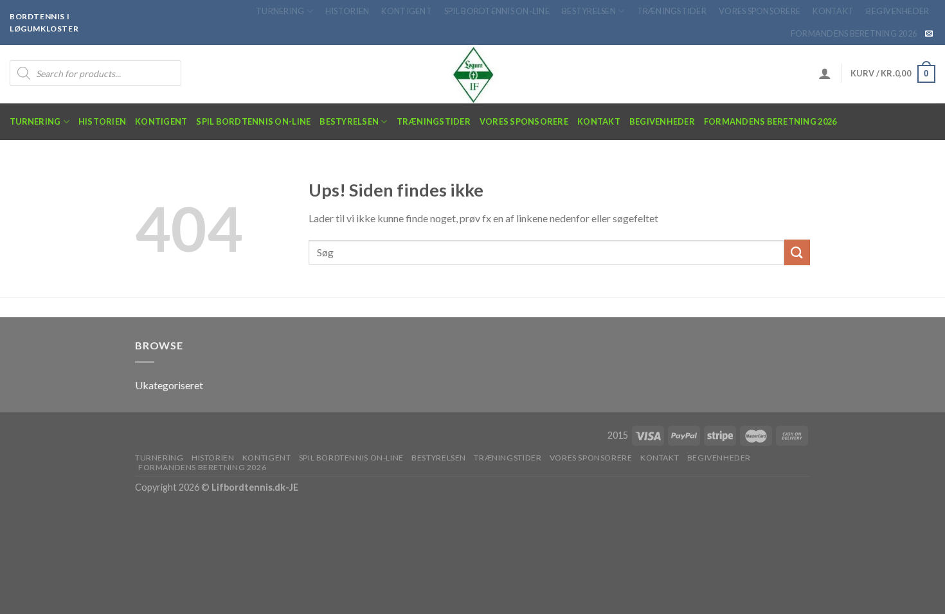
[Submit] (797, 252)
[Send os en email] (929, 34)
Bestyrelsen (589, 11)
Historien (347, 11)
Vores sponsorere (759, 11)
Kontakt (833, 11)
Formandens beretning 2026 (854, 33)
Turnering (280, 11)
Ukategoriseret (169, 385)
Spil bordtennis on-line (497, 11)
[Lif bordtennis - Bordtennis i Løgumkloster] (472, 74)
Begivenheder (897, 11)
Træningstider (671, 11)
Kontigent (406, 11)
